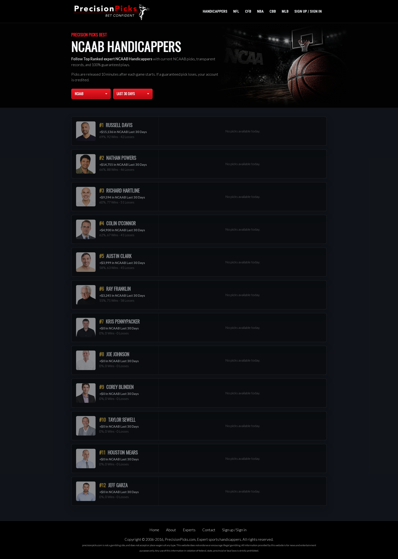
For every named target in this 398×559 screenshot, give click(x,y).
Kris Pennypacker (123, 321)
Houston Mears (123, 452)
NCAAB (79, 93)
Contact (208, 530)
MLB (285, 11)
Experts (189, 530)
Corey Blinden (120, 386)
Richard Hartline (123, 190)
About (171, 530)
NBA (260, 11)
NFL (236, 11)
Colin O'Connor (121, 223)
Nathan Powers (121, 157)
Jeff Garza (118, 485)
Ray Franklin (118, 288)
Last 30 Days (126, 93)
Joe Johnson (117, 354)
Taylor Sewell (122, 419)
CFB (248, 11)
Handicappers (215, 11)
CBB (272, 11)
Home (154, 530)
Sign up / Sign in (308, 11)
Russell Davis (119, 124)
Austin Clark (119, 255)
